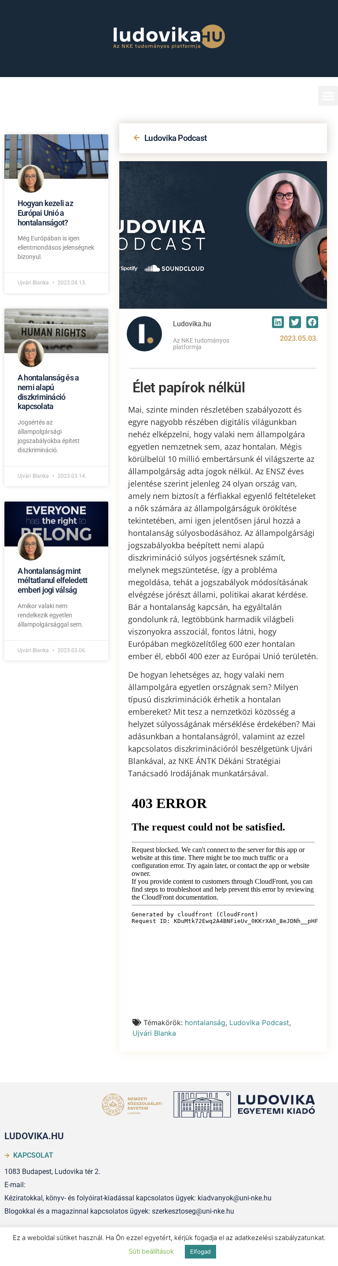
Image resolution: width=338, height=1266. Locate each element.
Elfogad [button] (200, 1251)
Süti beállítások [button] (151, 1251)
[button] (328, 96)
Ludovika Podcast (175, 138)
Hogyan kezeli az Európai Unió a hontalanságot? (45, 213)
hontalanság (205, 1022)
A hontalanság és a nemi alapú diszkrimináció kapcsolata (48, 392)
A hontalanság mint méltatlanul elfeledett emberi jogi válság (52, 580)
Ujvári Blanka (154, 1033)
